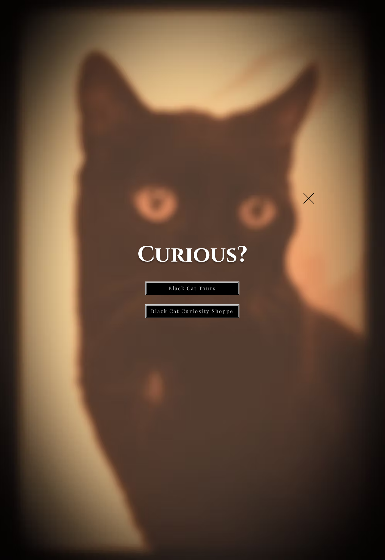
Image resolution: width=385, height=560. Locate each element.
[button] (308, 198)
